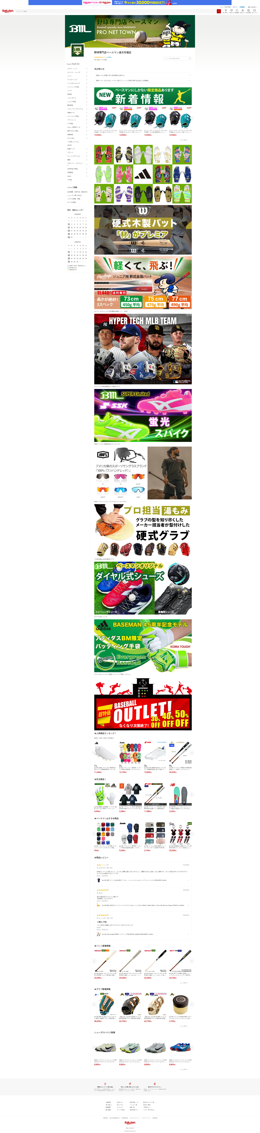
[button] (253, 7)
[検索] (219, 11)
